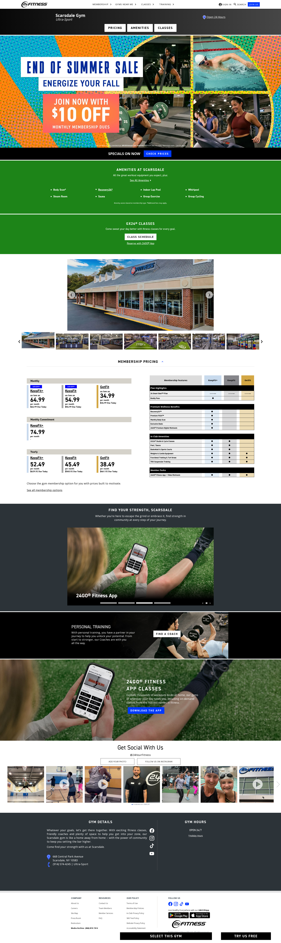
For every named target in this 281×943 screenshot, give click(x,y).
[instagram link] (151, 838)
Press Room (76, 918)
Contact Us (103, 903)
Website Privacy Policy (136, 923)
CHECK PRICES (157, 154)
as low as (38, 397)
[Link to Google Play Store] (178, 915)
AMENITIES (140, 28)
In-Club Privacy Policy (135, 913)
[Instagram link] (176, 904)
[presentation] (71, 294)
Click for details (180, 145)
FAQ (100, 918)
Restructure (75, 923)
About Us (75, 903)
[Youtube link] (187, 904)
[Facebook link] (170, 904)
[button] (108, 603)
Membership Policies (135, 908)
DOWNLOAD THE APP (146, 710)
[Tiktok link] (181, 904)
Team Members (105, 908)
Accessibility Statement (136, 928)
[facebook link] (151, 831)
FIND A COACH (167, 634)
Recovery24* (105, 189)
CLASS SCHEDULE (140, 237)
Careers (74, 908)
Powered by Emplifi (141, 804)
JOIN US (253, 4)
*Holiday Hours (195, 835)
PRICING (115, 28)
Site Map (74, 913)
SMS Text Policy (133, 918)
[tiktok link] (151, 846)
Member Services (106, 913)
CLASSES (165, 28)
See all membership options (44, 490)
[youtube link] (151, 854)
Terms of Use (132, 903)
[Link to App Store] (200, 915)
